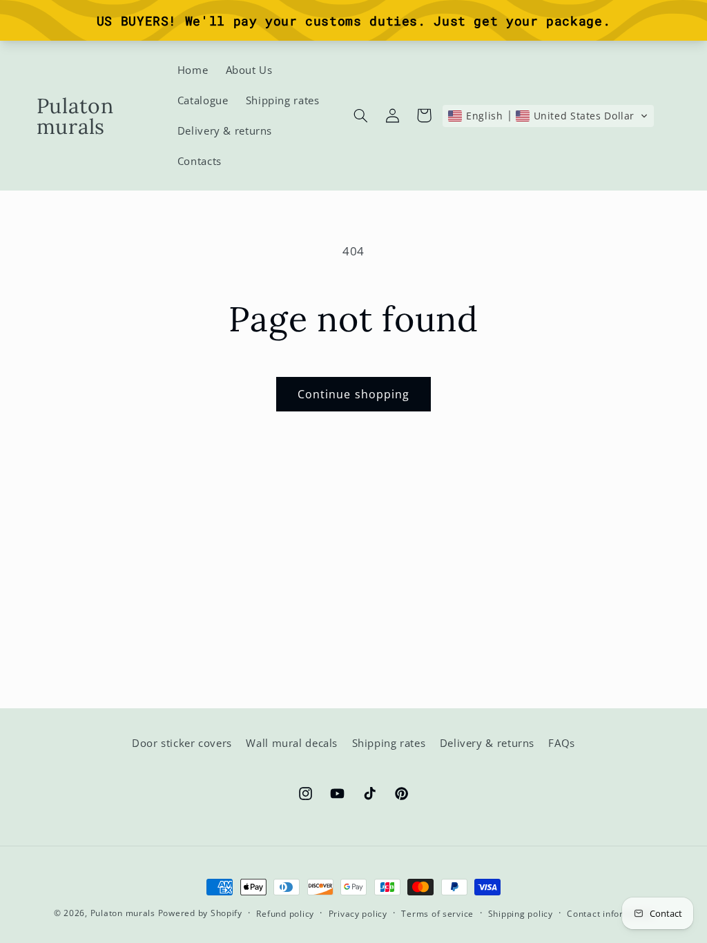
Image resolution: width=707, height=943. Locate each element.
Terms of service (437, 913)
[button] (360, 115)
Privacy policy (358, 913)
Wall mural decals (292, 743)
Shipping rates (389, 743)
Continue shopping (353, 394)
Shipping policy (520, 913)
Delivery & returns (487, 743)
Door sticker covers (182, 743)
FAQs (561, 743)
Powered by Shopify (200, 913)
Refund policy (285, 913)
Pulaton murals (122, 913)
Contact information (610, 913)
